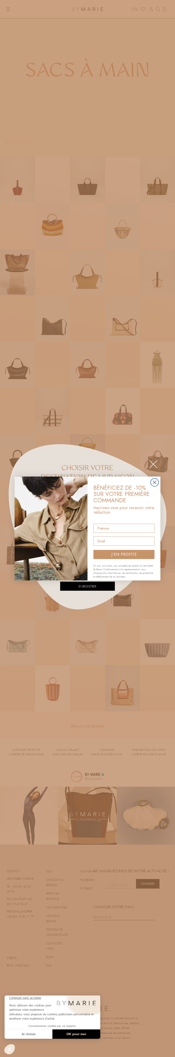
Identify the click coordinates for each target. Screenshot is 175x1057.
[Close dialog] (155, 482)
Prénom (100, 519)
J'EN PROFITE (124, 554)
